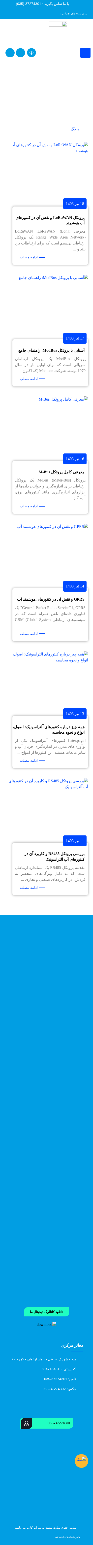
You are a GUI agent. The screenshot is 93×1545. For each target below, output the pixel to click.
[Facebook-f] (23, 13)
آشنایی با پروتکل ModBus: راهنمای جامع (51, 350)
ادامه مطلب (29, 257)
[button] (46, 1311)
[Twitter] (10, 13)
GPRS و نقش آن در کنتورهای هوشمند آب (51, 599)
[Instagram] (36, 13)
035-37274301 (59, 1423)
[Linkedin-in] (43, 13)
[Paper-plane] (17, 13)
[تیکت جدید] (81, 1461)
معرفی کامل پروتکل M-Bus (62, 472)
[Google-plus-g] (30, 13)
